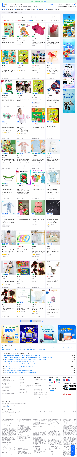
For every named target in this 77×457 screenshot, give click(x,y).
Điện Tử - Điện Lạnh (67, 417)
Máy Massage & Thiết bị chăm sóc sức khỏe (9, 446)
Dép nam (23, 442)
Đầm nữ (21, 419)
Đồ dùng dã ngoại (70, 427)
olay (65, 411)
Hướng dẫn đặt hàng (5, 384)
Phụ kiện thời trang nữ (36, 423)
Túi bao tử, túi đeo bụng (27, 453)
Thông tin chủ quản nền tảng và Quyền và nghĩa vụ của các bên (41, 398)
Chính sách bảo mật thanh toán (24, 383)
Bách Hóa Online (36, 446)
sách (32, 6)
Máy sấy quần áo (68, 423)
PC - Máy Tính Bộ (37, 435)
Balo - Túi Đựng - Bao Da (69, 441)
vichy (13, 412)
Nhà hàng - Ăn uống (53, 442)
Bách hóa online (53, 424)
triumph (43, 411)
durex (26, 411)
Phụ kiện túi (28, 449)
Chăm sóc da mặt (5, 443)
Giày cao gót (20, 435)
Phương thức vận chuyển (6, 386)
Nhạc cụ (40, 443)
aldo (41, 411)
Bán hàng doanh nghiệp (23, 392)
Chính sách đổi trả (5, 389)
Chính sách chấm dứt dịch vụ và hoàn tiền (40, 395)
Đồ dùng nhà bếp (5, 454)
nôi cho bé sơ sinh (6, 349)
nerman (53, 411)
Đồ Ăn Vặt (36, 450)
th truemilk (14, 411)
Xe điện (58, 447)
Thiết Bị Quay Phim (69, 443)
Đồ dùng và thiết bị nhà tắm (39, 441)
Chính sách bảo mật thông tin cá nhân (26, 385)
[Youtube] (67, 380)
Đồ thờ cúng (37, 443)
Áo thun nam (20, 426)
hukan (11, 412)
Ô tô (54, 448)
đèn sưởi (68, 447)
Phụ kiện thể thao (70, 428)
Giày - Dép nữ (20, 434)
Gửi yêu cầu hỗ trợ (5, 383)
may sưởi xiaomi (68, 450)
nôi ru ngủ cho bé (18, 347)
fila (15, 412)
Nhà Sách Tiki (51, 451)
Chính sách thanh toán (38, 389)
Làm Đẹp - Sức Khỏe (6, 442)
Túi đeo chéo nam (23, 452)
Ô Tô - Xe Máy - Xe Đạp (53, 446)
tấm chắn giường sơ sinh (68, 347)
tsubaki (18, 412)
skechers (37, 411)
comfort (71, 411)
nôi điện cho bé (54, 347)
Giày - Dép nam (21, 440)
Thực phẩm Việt (11, 429)
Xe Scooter (57, 448)
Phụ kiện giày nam (23, 443)
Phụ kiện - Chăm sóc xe (52, 447)
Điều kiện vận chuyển (23, 393)
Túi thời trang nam (21, 451)
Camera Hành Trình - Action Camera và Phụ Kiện (69, 440)
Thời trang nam (21, 425)
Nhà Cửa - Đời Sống (37, 437)
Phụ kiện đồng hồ (38, 428)
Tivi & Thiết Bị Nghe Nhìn (54, 426)
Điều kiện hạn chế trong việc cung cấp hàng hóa (40, 387)
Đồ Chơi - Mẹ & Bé (6, 417)
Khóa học (57, 440)
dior (6, 411)
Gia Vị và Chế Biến (38, 449)
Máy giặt (66, 421)
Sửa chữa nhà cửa (38, 439)
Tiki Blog (21, 380)
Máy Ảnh (72, 444)
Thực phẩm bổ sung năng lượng (70, 434)
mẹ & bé (20, 6)
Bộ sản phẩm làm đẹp (8, 450)
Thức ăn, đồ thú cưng (7, 434)
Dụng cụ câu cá (68, 430)
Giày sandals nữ (23, 436)
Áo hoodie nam (22, 428)
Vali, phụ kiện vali (43, 420)
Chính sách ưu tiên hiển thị (38, 390)
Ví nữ (28, 448)
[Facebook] (64, 380)
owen (21, 411)
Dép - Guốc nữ (25, 435)
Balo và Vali (35, 417)
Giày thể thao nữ (71, 433)
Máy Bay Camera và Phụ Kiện (69, 444)
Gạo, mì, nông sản (8, 431)
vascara (3, 411)
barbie (18, 411)
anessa (59, 411)
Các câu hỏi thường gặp (6, 381)
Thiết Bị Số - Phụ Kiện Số (53, 430)
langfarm (7, 412)
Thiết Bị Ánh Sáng (70, 439)
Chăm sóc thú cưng (36, 447)
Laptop (42, 435)
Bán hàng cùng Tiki (37, 380)
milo (34, 411)
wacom (56, 411)
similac (68, 411)
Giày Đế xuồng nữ (24, 438)
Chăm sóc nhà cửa (9, 435)
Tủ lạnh (66, 420)
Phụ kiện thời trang (36, 422)
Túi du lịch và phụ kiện (39, 419)
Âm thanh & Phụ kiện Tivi (67, 419)
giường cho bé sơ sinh (31, 349)
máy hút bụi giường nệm (69, 452)
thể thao (35, 6)
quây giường (29, 347)
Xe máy (51, 448)
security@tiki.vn (11, 394)
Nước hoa (6, 449)
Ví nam (19, 452)
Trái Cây (3, 428)
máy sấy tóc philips (70, 448)
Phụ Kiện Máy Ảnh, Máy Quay (68, 438)
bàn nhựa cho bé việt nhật (20, 349)
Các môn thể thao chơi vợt (70, 432)
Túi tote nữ (24, 449)
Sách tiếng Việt (50, 453)
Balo (33, 419)
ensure (23, 411)
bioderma (30, 411)
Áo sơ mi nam (24, 427)
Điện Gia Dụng (5, 452)
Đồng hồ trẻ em (44, 428)
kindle (50, 411)
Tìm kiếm (51, 4)
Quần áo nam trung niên (24, 431)
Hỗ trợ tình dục (11, 449)
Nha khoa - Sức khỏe (54, 443)
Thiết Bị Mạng (38, 434)
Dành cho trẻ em (7, 433)
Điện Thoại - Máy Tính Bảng (8, 437)
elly (32, 411)
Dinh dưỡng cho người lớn (8, 423)
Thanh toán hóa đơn (51, 440)
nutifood (46, 411)
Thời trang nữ (20, 417)
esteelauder (10, 411)
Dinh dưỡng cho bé (7, 422)
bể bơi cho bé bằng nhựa (7, 347)
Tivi (65, 422)
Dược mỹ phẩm (12, 450)
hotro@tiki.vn (11, 393)
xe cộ (17, 6)
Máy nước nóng (69, 422)
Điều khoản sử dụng (22, 388)
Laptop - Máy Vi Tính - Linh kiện (39, 430)
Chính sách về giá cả (37, 385)
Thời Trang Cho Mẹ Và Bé (6, 419)
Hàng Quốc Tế (51, 417)
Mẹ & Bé (54, 423)
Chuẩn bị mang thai (8, 425)
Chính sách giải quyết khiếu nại (24, 386)
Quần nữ (24, 419)
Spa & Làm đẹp (55, 441)
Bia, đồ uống (6, 432)
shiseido (3, 412)
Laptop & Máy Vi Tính (56, 425)
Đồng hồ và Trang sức (37, 426)
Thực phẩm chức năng (8, 444)
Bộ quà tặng (38, 452)
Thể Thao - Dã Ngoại (67, 425)
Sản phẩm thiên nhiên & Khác (8, 447)
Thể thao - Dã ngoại (52, 421)
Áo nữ (18, 419)
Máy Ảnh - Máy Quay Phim (68, 437)
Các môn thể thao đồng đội (70, 431)
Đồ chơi (13, 419)
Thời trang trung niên (23, 423)
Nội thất (37, 440)
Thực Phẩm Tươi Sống (6, 427)
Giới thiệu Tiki (21, 379)
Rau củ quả (6, 429)
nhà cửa (29, 6)
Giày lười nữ (27, 437)
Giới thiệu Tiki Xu (22, 389)
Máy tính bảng (7, 440)
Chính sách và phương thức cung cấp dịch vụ (40, 393)
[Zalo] (69, 380)
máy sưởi (64, 447)
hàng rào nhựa (42, 349)
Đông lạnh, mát (9, 430)
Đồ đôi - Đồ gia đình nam (25, 429)
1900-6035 (7, 379)
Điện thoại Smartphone (6, 438)
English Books (53, 454)
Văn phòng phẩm (57, 453)
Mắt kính (42, 423)
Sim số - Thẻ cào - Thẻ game (56, 444)
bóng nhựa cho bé (42, 347)
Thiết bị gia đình (11, 454)
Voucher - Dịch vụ (51, 439)
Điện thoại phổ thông (7, 439)
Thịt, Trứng (8, 428)
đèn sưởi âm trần (68, 454)
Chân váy (24, 421)
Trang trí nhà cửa (35, 438)
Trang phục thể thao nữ (67, 426)
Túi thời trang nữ (21, 446)
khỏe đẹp (25, 6)
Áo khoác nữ (25, 420)
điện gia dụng (13, 6)
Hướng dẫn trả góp (5, 390)
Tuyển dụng (21, 382)
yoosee (62, 411)
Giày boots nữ (21, 437)
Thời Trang (57, 419)
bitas (74, 411)
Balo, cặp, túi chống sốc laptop (40, 420)
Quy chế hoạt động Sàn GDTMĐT (40, 379)
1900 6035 (7, 406)
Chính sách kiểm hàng (6, 387)
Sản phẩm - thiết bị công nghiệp (55, 425)
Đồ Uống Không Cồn (38, 451)
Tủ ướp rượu (74, 423)
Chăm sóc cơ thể (7, 445)
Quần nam (24, 426)
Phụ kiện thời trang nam (39, 424)
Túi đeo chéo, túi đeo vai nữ (22, 448)
